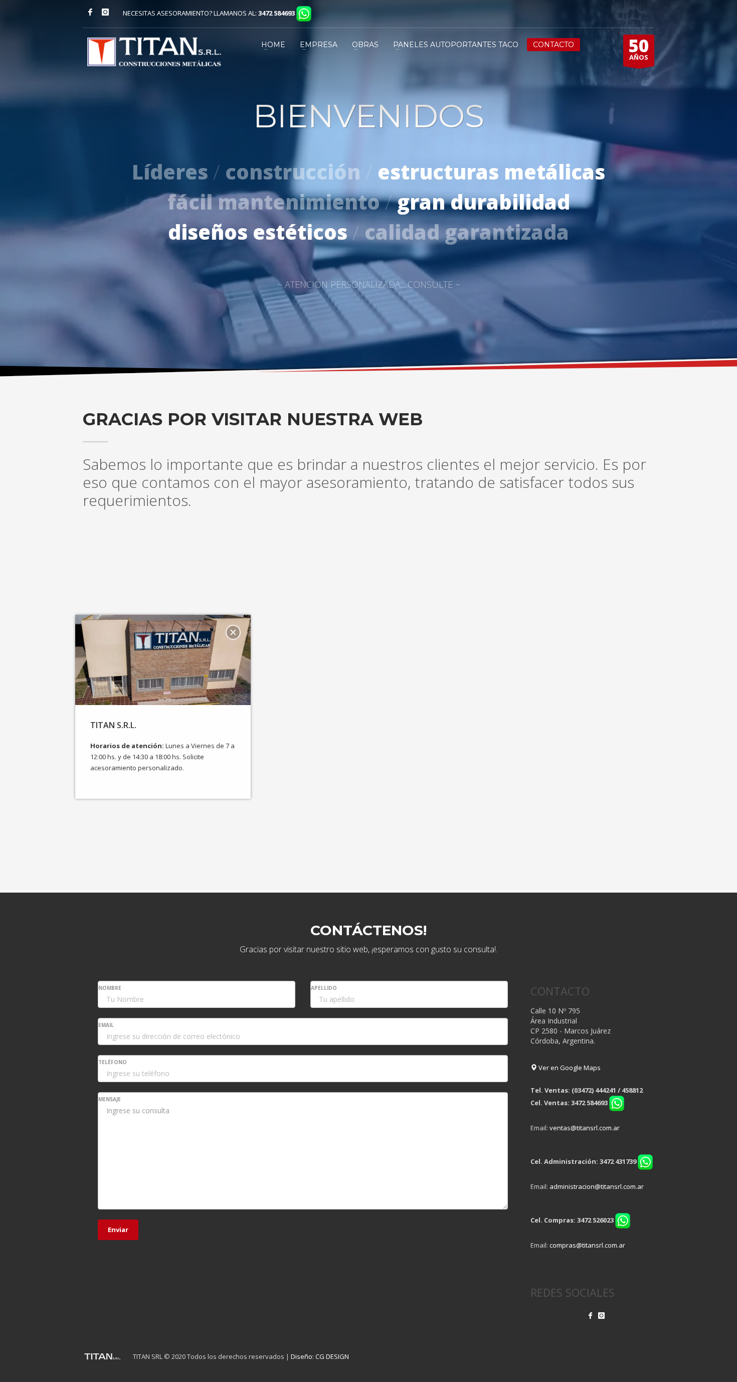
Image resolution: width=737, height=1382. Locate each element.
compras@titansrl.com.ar (587, 1245)
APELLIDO (324, 987)
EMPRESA (318, 44)
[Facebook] (90, 12)
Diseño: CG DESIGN (320, 1356)
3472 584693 (276, 13)
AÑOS (638, 48)
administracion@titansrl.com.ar (596, 1186)
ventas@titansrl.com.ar (584, 1127)
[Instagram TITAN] (601, 1315)
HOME (273, 44)
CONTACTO (553, 44)
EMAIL (106, 1024)
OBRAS (365, 44)
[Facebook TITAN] (590, 1315)
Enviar (118, 1229)
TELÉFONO (112, 1062)
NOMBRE (109, 987)
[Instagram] (105, 12)
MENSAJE (109, 1099)
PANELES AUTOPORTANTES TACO (455, 44)
